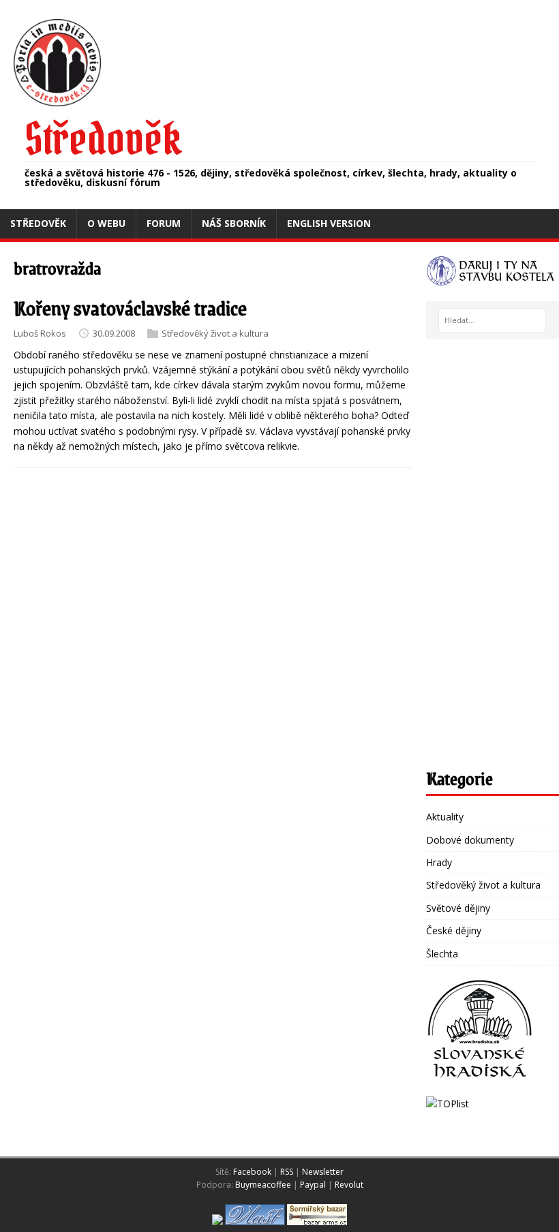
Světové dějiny (458, 908)
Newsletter (323, 1171)
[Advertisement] (492, 557)
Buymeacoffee (263, 1184)
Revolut (349, 1184)
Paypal (313, 1184)
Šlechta (442, 953)
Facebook (252, 1171)
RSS (286, 1171)
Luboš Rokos (40, 333)
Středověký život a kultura (215, 333)
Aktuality (445, 816)
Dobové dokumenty (470, 839)
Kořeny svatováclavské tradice (130, 308)
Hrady (439, 862)
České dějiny (453, 930)
